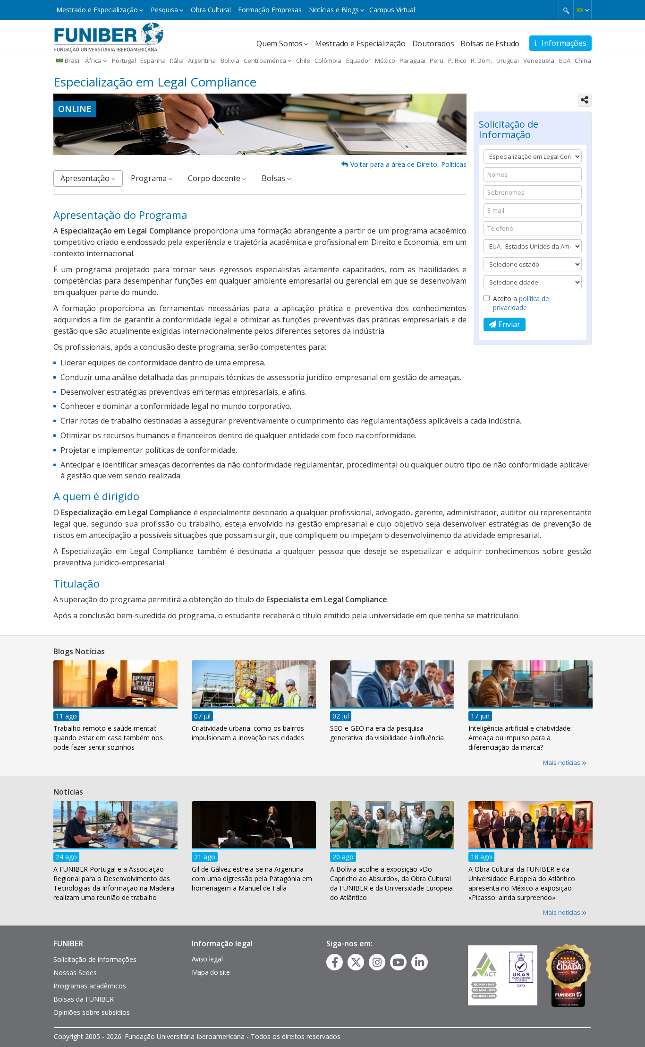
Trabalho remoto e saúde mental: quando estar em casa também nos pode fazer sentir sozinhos (108, 738)
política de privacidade (521, 303)
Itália (177, 60)
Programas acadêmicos (89, 985)
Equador (358, 60)
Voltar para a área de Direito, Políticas (408, 164)
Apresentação (85, 178)
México (385, 60)
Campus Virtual (392, 9)
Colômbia (327, 60)
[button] (582, 10)
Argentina (202, 60)
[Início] (108, 36)
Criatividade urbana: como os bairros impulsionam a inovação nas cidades (248, 733)
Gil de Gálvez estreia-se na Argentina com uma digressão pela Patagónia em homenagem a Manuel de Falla (252, 878)
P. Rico (457, 60)
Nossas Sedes (75, 972)
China (583, 60)
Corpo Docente (215, 178)
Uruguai (507, 60)
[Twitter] (356, 962)
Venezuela (538, 60)
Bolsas (274, 178)
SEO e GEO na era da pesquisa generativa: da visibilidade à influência (387, 733)
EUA (564, 60)
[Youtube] (398, 962)
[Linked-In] (419, 962)
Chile (303, 60)
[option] (115, 708)
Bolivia (230, 60)
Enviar (508, 324)
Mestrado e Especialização (97, 9)
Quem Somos (279, 43)
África (93, 60)
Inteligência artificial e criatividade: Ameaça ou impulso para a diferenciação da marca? (520, 738)
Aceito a (521, 303)
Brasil (73, 60)
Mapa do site (211, 972)
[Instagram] (377, 962)
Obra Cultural (211, 9)
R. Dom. (481, 60)
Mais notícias (562, 762)
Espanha (153, 60)
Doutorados (433, 43)
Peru (436, 60)
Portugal (124, 60)
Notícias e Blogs (334, 9)
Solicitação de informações (94, 959)
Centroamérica (265, 60)
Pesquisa (164, 9)
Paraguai (412, 60)
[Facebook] (335, 962)
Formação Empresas (270, 9)
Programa (150, 178)
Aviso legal (207, 958)
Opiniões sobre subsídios (91, 1012)
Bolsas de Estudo (489, 43)
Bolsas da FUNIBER (83, 999)
